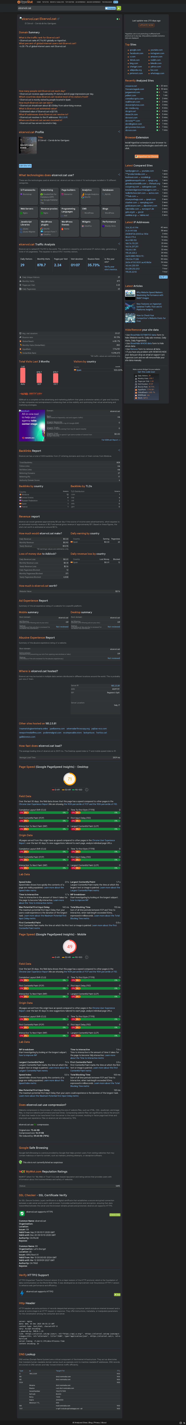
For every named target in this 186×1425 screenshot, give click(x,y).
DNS (27, 1354)
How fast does (40, 746)
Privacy (97, 1422)
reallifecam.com (132, 102)
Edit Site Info (25, 166)
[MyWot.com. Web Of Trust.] (22, 1171)
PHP (65, 216)
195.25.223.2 (131, 253)
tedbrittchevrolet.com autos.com (142, 193)
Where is (38, 671)
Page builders (68, 190)
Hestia (66, 229)
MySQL (108, 194)
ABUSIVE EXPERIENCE (93, 2)
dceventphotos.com (134, 105)
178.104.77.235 (132, 259)
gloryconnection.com (135, 127)
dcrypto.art (130, 111)
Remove (134, 349)
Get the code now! (146, 372)
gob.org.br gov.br (134, 212)
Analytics (87, 190)
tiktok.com (135, 60)
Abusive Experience (37, 637)
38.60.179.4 (130, 237)
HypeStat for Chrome (148, 156)
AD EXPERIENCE (80, 2)
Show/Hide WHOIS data (141, 343)
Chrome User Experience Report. (34, 804)
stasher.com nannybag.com (139, 202)
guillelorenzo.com (27, 737)
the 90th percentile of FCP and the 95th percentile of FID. (90, 804)
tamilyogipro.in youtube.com (139, 171)
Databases (108, 190)
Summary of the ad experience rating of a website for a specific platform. (50, 606)
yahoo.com (156, 66)
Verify (34, 1275)
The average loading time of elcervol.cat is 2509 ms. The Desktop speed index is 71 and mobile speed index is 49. (67, 751)
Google (33, 1147)
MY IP (116, 2)
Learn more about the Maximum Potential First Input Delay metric (49, 1096)
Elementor (68, 194)
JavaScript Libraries (26, 223)
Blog (90, 1422)
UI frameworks (28, 190)
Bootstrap (27, 194)
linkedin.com (156, 63)
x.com (132, 56)
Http (27, 1303)
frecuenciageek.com (134, 89)
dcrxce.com (130, 130)
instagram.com (157, 53)
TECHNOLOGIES (107, 2)
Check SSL (115, 1215)
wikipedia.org (136, 70)
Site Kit (87, 197)
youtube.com (157, 50)
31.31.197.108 (131, 231)
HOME (39, 2)
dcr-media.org (131, 108)
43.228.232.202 (132, 269)
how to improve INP (79, 900)
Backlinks (30, 451)
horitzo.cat (101, 732)
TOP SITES (45, 2)
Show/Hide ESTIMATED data (143, 335)
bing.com (134, 63)
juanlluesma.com (57, 728)
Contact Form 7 (50, 232)
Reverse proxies (49, 209)
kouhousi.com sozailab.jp (137, 177)
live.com (154, 70)
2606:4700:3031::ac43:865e (138, 262)
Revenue (29, 516)
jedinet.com (130, 95)
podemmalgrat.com (52, 732)
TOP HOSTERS (69, 2)
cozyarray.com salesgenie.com (140, 187)
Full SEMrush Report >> (111, 440)
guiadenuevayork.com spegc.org (141, 180)
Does (42, 1105)
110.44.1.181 (130, 250)
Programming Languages (68, 210)
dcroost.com (131, 117)
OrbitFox (47, 234)
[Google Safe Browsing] (20, 1162)
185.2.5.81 (63, 117)
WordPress (89, 213)
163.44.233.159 (132, 265)
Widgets (86, 222)
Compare (111, 8)
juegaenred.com (132, 92)
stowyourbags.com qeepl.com (140, 199)
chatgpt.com (136, 66)
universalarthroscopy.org (78, 728)
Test (118, 1295)
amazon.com (156, 56)
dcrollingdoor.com (133, 124)
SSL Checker (43, 1195)
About (104, 1422)
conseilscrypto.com (134, 98)
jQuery (25, 229)
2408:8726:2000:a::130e (136, 234)
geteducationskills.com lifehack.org (142, 183)
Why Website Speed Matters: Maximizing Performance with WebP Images (150, 295)
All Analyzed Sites (80, 1422)
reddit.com (156, 60)
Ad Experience (33, 600)
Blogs (105, 209)
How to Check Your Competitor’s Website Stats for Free (151, 318)
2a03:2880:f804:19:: (134, 256)
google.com (135, 50)
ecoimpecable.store (72, 732)
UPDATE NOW (146, 25)
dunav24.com (131, 114)
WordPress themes (67, 223)
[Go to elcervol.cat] (58, 19)
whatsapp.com (157, 73)
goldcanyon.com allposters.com (141, 206)
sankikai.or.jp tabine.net (137, 215)
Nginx (25, 213)
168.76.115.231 (131, 243)
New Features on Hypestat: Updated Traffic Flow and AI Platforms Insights (149, 307)
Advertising (47, 190)
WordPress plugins (46, 223)
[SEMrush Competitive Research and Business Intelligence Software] (30, 394)
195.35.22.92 (131, 272)
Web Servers (27, 209)
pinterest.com (136, 73)
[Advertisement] (69, 69)
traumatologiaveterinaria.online (33, 728)
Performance (109, 222)
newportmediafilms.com (30, 732)
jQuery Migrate (29, 232)
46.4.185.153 (131, 240)
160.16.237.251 (131, 246)
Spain (79, 370)
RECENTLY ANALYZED (57, 2)
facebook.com (136, 53)
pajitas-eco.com (99, 728)
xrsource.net (131, 86)
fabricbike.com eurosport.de (139, 209)
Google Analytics (92, 194)
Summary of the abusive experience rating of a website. (43, 643)
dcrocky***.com (132, 121)
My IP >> (163, 277)
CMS (84, 209)
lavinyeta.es (89, 732)
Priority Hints (110, 226)
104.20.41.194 (131, 227)
